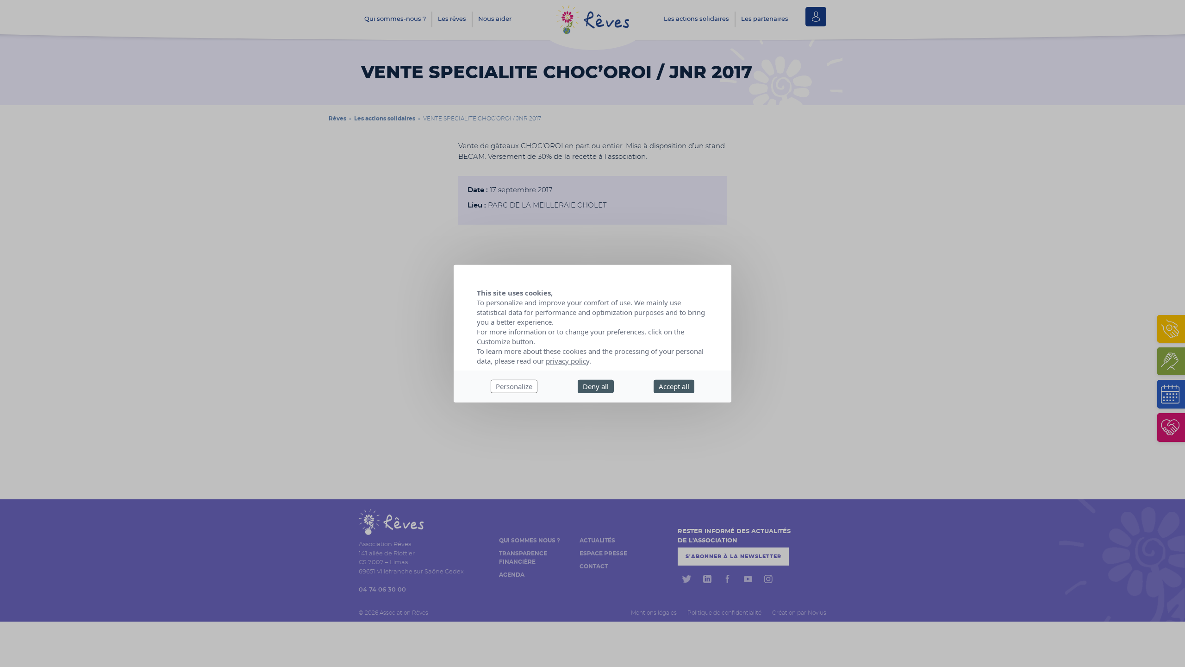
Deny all (596, 386)
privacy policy (567, 360)
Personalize (514, 386)
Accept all (674, 386)
